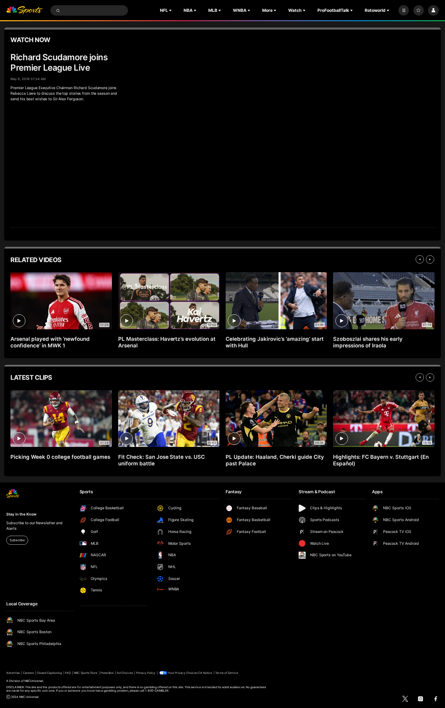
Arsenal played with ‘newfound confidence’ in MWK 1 (50, 342)
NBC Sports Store (85, 673)
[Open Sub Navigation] (171, 10)
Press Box (107, 673)
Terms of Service (226, 673)
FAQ (68, 673)
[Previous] (419, 259)
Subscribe (17, 540)
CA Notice (205, 673)
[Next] (430, 259)
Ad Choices (124, 673)
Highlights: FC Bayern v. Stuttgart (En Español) (380, 460)
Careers (28, 673)
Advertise (12, 673)
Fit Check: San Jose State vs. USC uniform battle (161, 460)
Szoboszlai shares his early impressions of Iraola (368, 342)
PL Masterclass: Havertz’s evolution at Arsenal (167, 342)
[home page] (24, 11)
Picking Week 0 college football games (60, 457)
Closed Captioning (49, 673)
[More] (403, 10)
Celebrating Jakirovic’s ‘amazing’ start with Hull (274, 342)
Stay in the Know (21, 514)
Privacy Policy (146, 673)
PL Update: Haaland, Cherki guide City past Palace (275, 460)
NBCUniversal (33, 681)
